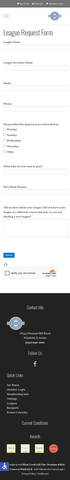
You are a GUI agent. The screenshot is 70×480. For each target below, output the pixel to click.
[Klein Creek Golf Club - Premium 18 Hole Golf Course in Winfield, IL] (54, 16)
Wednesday (14, 141)
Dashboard (42, 473)
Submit (9, 255)
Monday (12, 129)
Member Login (55, 4)
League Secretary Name (18, 63)
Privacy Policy (28, 473)
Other (10, 152)
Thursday (13, 146)
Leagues (12, 403)
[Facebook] (35, 364)
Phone (7, 104)
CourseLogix (57, 469)
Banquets (12, 408)
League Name (11, 42)
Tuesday (12, 135)
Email (7, 83)
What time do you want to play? (23, 166)
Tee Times (24, 4)
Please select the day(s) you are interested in (31, 124)
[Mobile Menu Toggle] (6, 16)
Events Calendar (17, 413)
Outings (12, 399)
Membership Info (18, 394)
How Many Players (15, 187)
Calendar (38, 4)
